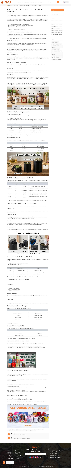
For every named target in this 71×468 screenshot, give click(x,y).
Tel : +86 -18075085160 (54, 453)
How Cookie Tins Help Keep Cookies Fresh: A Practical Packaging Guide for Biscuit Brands (57, 32)
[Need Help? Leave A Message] (4, 462)
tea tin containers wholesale (12, 430)
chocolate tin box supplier (56, 59)
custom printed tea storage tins (32, 429)
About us (21, 2)
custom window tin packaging (55, 46)
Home (18, 2)
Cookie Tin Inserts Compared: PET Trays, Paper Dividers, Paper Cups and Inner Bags (57, 26)
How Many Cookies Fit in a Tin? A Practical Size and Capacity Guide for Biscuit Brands (57, 28)
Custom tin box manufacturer (18, 456)
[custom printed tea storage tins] (28, 427)
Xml (54, 464)
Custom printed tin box (10, 449)
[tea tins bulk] (28, 109)
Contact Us (42, 2)
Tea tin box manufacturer (17, 459)
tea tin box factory (23, 429)
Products (26, 2)
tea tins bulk (19, 430)
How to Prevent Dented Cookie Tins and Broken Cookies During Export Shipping (57, 22)
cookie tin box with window (57, 51)
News (25, 464)
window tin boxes (55, 42)
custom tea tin (25, 430)
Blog (11, 5)
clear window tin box (55, 49)
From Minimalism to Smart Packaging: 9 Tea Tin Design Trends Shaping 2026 (57, 34)
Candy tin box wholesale (9, 456)
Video (51, 464)
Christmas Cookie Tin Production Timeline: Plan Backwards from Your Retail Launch (57, 20)
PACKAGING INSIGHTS (55, 14)
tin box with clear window (56, 44)
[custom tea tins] (28, 175)
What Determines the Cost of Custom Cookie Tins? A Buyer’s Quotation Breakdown (57, 24)
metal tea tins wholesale (32, 430)
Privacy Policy (59, 464)
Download (46, 464)
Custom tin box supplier (10, 459)
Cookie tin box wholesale (9, 453)
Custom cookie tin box (18, 449)
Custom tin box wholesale (18, 453)
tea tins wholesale (40, 429)
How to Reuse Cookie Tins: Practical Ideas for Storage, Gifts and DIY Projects (57, 30)
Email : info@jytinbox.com (54, 455)
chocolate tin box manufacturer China (55, 57)
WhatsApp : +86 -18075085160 (55, 457)
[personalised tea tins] (28, 254)
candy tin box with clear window (56, 53)
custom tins (31, 2)
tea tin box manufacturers (15, 429)
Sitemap (29, 464)
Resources (37, 2)
